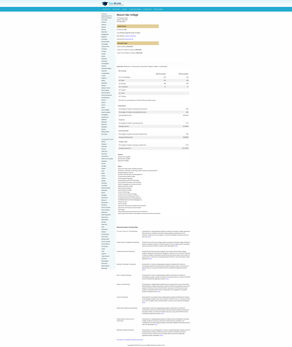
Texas (103, 249)
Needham (104, 83)
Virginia (104, 254)
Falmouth (104, 59)
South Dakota (105, 244)
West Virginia (105, 266)
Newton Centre (106, 88)
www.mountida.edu (130, 36)
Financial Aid (115, 9)
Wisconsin (104, 263)
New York (104, 224)
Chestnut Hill (105, 46)
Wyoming (104, 268)
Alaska (103, 141)
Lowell (103, 76)
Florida (103, 163)
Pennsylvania (105, 234)
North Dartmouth (107, 95)
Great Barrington (106, 68)
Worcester (104, 134)
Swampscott (105, 117)
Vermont (104, 258)
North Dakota (105, 210)
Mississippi (105, 202)
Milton (103, 80)
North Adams (105, 90)
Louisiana (104, 185)
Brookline (104, 39)
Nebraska (104, 212)
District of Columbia (107, 159)
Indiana (104, 178)
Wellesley (104, 122)
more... (149, 237)
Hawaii (103, 168)
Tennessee (105, 246)
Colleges (124, 9)
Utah (103, 251)
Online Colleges (158, 9)
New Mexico (105, 219)
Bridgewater (105, 34)
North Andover (106, 93)
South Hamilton (106, 112)
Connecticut (105, 156)
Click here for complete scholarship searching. (130, 340)
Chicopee (104, 49)
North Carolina (106, 207)
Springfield (105, 115)
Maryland (104, 190)
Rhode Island (105, 239)
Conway (104, 51)
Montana (104, 205)
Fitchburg (104, 61)
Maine (103, 193)
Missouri (104, 200)
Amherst (104, 22)
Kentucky (104, 183)
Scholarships (106, 9)
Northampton (105, 97)
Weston (104, 129)
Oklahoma (104, 229)
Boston (104, 29)
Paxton (104, 102)
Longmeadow (105, 73)
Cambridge (105, 44)
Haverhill (104, 71)
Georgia (104, 166)
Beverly (104, 27)
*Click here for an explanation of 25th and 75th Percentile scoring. (137, 100)
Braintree (104, 32)
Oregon (104, 232)
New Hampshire (106, 215)
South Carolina (106, 241)
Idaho (103, 173)
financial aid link (128, 39)
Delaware (104, 161)
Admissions (127, 66)
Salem (103, 107)
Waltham (104, 119)
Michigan (104, 195)
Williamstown (105, 132)
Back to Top (161, 345)
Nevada (104, 222)
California (104, 151)
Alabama (104, 144)
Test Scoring (135, 66)
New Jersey (105, 217)
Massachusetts (106, 188)
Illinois (103, 176)
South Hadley (105, 110)
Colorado (104, 154)
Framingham (105, 63)
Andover (104, 24)
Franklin (104, 66)
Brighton (104, 37)
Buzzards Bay (105, 41)
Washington (105, 261)
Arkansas (104, 146)
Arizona (104, 149)
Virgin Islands (105, 256)
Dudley (103, 54)
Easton (103, 56)
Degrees (150, 66)
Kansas (104, 180)
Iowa (103, 171)
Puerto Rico (105, 236)
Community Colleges (135, 9)
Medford (104, 78)
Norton (104, 100)
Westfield (104, 127)
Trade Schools (147, 9)
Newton (104, 85)
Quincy (103, 105)
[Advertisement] (144, 58)
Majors (156, 66)
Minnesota (105, 198)
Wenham (104, 124)
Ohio (103, 227)
